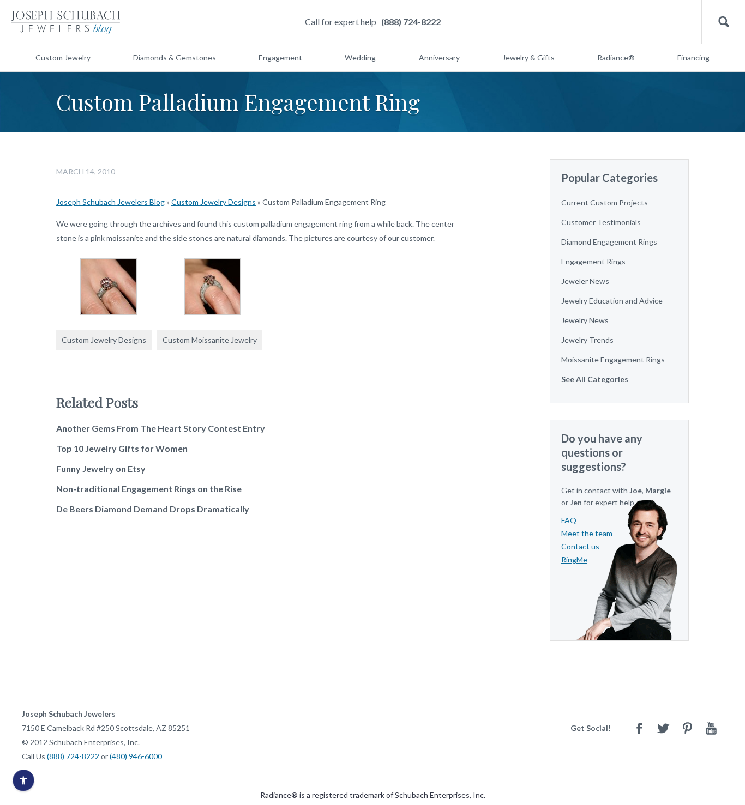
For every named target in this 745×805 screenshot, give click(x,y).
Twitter (663, 728)
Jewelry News (585, 320)
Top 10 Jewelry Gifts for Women (122, 448)
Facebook (639, 728)
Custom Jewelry (63, 57)
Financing (693, 57)
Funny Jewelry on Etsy (101, 468)
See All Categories (594, 379)
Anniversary (439, 57)
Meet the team (586, 533)
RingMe (574, 559)
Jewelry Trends (587, 339)
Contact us (580, 546)
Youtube (711, 728)
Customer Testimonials (601, 222)
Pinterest (687, 728)
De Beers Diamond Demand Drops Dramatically (152, 509)
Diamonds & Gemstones (174, 57)
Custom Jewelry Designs (213, 202)
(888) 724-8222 (411, 21)
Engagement (280, 57)
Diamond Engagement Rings (609, 241)
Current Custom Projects (604, 202)
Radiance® (616, 57)
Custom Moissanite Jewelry (210, 339)
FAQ (568, 520)
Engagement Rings (593, 261)
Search (723, 22)
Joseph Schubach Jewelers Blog (110, 202)
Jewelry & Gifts (528, 57)
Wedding (360, 57)
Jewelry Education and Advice (612, 300)
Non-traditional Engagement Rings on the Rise (149, 488)
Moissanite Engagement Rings (613, 359)
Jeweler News (585, 281)
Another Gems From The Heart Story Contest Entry (160, 428)
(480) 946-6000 (136, 756)
